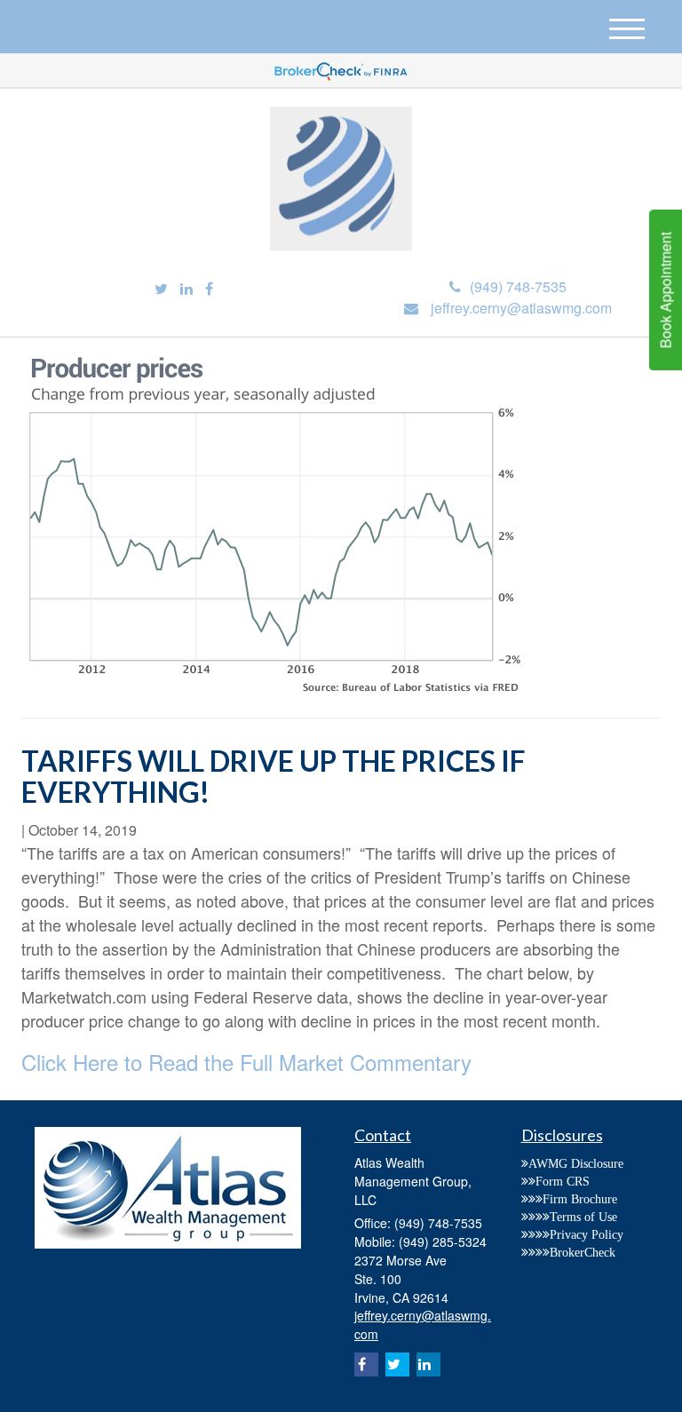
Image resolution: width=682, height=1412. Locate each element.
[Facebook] (209, 289)
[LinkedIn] (186, 289)
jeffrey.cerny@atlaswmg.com (521, 307)
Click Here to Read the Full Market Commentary (246, 1061)
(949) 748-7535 (518, 286)
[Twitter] (161, 289)
